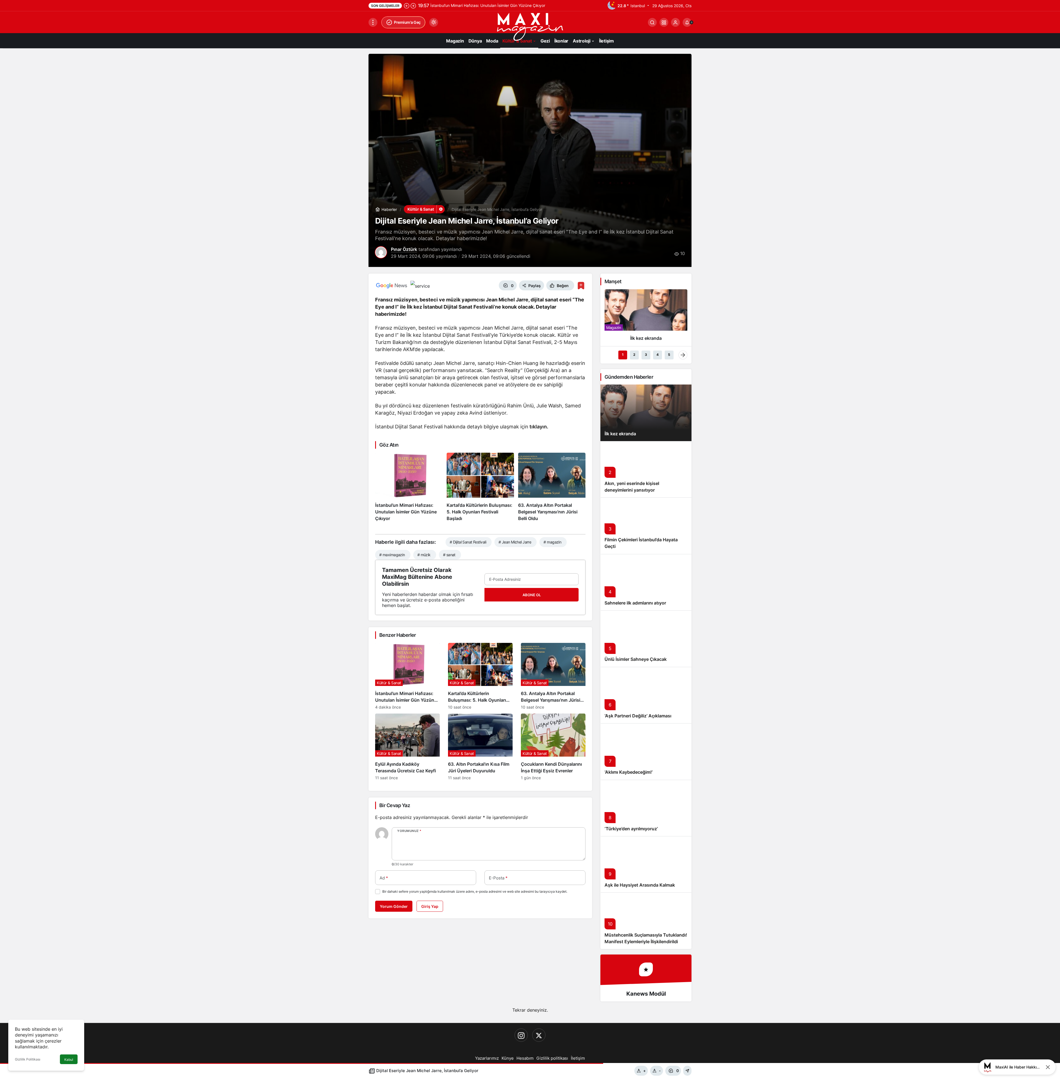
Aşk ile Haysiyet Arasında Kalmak (640, 885)
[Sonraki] (413, 5)
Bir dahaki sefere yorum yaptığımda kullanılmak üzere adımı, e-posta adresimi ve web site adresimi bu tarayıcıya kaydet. (474, 891)
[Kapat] (1047, 1067)
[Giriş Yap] (675, 22)
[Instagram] (521, 1035)
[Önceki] (406, 5)
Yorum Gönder (394, 906)
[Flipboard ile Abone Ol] (420, 285)
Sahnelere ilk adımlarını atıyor (635, 603)
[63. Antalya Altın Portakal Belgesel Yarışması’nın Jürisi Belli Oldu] (551, 487)
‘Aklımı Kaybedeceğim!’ (629, 772)
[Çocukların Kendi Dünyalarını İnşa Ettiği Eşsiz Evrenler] (553, 747)
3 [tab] (646, 354)
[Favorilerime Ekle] (580, 285)
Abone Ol (532, 595)
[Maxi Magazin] (530, 26)
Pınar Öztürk (404, 249)
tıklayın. (538, 427)
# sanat (449, 554)
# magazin (552, 542)
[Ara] (652, 22)
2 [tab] (634, 354)
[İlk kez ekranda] (646, 317)
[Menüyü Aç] (373, 22)
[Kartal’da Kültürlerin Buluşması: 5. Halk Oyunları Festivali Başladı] (480, 487)
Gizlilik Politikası (27, 1059)
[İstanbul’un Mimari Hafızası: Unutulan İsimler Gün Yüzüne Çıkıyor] (408, 487)
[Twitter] (538, 1035)
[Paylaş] (687, 1071)
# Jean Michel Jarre (515, 542)
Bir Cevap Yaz (394, 805)
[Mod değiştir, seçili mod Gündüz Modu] (433, 22)
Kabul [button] (68, 1059)
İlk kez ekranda (620, 433)
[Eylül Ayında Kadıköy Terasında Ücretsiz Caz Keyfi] (407, 747)
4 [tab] (657, 354)
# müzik (424, 554)
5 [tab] (669, 354)
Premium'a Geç (407, 22)
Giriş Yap (429, 906)
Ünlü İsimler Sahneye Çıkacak (636, 659)
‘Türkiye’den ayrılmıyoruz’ (631, 828)
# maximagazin (392, 554)
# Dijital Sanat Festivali (468, 542)
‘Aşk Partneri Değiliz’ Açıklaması (638, 716)
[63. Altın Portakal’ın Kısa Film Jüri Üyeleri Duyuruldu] (480, 747)
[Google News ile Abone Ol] (391, 285)
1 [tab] (623, 354)
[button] (663, 22)
